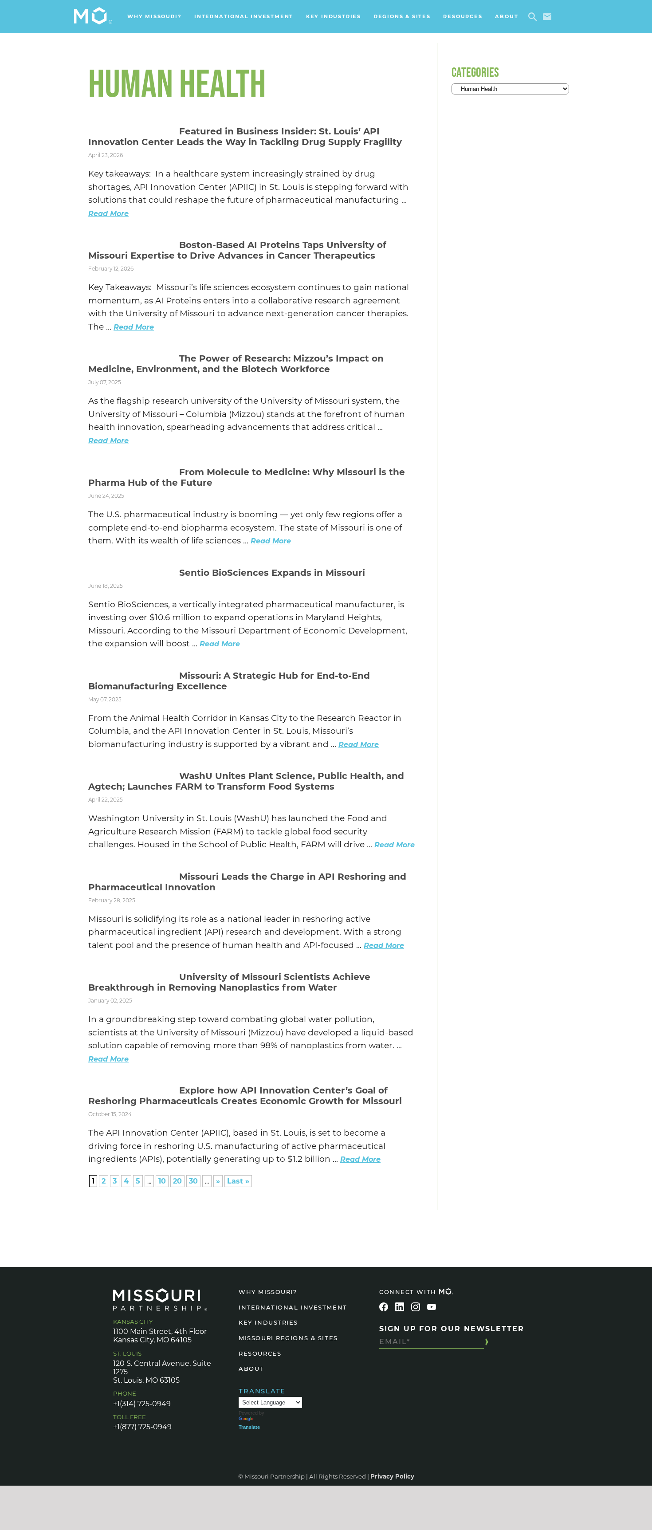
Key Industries (333, 16)
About (506, 16)
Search (534, 16)
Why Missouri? (154, 16)
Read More (108, 213)
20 (177, 1181)
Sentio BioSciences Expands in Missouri (273, 572)
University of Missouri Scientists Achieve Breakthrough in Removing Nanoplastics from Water (229, 982)
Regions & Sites (402, 16)
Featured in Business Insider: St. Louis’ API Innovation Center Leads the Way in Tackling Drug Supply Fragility (245, 136)
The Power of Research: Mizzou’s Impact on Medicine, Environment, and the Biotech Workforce (236, 363)
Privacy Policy (392, 1476)
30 (193, 1181)
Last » (238, 1181)
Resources (462, 16)
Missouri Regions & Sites (288, 1337)
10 (162, 1181)
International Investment (243, 16)
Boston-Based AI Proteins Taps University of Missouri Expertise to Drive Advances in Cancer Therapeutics (237, 250)
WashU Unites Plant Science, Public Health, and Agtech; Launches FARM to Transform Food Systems (246, 781)
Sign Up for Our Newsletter (451, 1329)
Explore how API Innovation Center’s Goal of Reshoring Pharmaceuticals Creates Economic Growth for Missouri (245, 1095)
